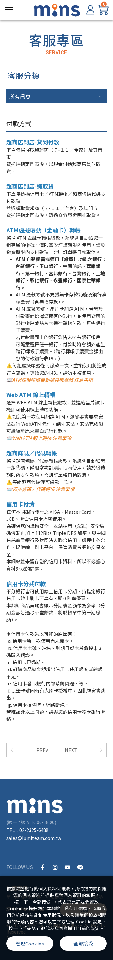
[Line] (80, 867)
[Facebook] (42, 867)
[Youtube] (67, 867)
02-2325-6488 (33, 830)
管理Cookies (30, 943)
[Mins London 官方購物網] (34, 806)
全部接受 (83, 943)
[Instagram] (55, 867)
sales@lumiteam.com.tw (33, 837)
